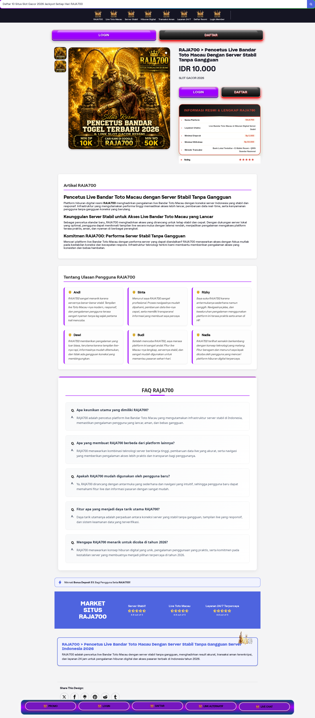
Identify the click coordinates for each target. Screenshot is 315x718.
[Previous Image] (71, 98)
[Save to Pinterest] (95, 696)
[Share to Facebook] (74, 696)
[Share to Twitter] (64, 696)
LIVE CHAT (267, 707)
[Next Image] (167, 98)
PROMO (53, 706)
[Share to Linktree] (84, 696)
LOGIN (104, 35)
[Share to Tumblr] (115, 696)
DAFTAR (211, 35)
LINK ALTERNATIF (213, 707)
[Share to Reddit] (105, 696)
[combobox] (153, 4)
